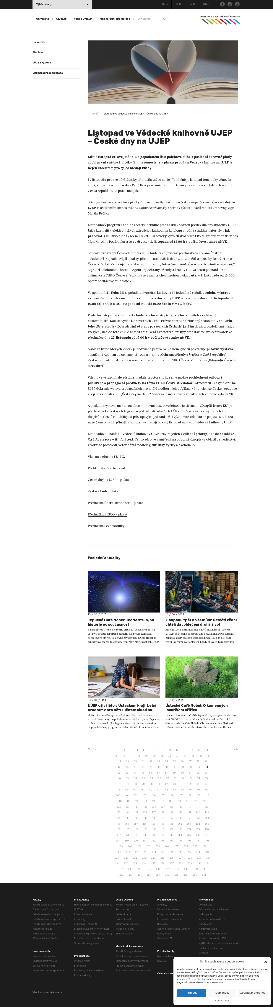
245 (149, 869)
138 (162, 812)
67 (143, 778)
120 (196, 801)
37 (190, 761)
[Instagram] (230, 4)
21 (162, 755)
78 (135, 784)
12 (192, 749)
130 (189, 806)
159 (153, 823)
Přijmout (191, 993)
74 (198, 778)
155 (118, 823)
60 (182, 772)
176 (207, 829)
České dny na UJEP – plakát (108, 480)
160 (163, 823)
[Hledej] (165, 19)
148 (154, 818)
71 (175, 778)
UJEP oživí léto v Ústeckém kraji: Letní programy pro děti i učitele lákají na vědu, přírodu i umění (122, 710)
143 (207, 812)
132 (206, 806)
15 (116, 755)
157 (136, 823)
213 (154, 852)
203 (158, 846)
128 (171, 806)
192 (153, 840)
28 (119, 761)
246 (158, 869)
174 (189, 829)
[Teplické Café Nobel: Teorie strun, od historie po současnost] (124, 592)
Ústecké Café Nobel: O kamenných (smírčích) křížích (196, 707)
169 (145, 829)
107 (181, 795)
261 (204, 874)
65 (127, 778)
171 (163, 829)
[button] (265, 962)
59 (174, 772)
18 (139, 755)
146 (136, 818)
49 (191, 767)
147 (145, 818)
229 (199, 857)
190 (136, 840)
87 (206, 784)
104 (154, 795)
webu (104, 457)
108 (189, 795)
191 (144, 840)
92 (150, 789)
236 (162, 863)
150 (172, 818)
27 (209, 755)
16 (124, 755)
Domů (95, 114)
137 (154, 812)
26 (201, 755)
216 (180, 852)
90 (134, 789)
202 (148, 846)
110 (207, 795)
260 (195, 874)
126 (154, 806)
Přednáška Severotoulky (106, 526)
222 (135, 857)
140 (180, 812)
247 (168, 869)
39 (205, 761)
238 (181, 863)
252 (121, 874)
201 (139, 846)
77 (127, 784)
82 (166, 784)
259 (185, 874)
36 (182, 761)
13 (199, 749)
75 (206, 778)
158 (145, 823)
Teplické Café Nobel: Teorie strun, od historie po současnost (121, 622)
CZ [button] (163, 4)
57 (158, 772)
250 (196, 869)
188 (118, 840)
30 (135, 761)
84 (182, 784)
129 (180, 806)
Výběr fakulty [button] (44, 4)
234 (144, 863)
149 (163, 818)
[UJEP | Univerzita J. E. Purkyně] (220, 21)
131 (198, 806)
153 (198, 818)
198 (207, 840)
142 (198, 812)
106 (172, 795)
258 (176, 874)
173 (180, 829)
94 (166, 789)
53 (127, 772)
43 (142, 767)
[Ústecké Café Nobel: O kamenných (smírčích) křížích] (201, 677)
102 (136, 795)
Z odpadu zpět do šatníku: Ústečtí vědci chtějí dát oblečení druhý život (201, 622)
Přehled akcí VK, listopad (106, 468)
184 (180, 835)
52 (119, 772)
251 (205, 869)
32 (151, 761)
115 (153, 801)
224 (153, 857)
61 (190, 772)
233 (135, 863)
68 (151, 778)
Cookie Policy (222, 1000)
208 (204, 846)
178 (127, 835)
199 (121, 846)
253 (130, 874)
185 (189, 835)
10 (177, 749)
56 (150, 772)
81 (159, 784)
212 (145, 852)
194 (171, 840)
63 (206, 772)
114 (145, 801)
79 (143, 784)
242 (121, 869)
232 (126, 863)
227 (181, 857)
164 (198, 823)
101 (127, 795)
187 (206, 835)
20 (154, 755)
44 (150, 767)
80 (151, 784)
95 (174, 789)
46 (166, 767)
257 (167, 874)
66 (135, 778)
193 (162, 840)
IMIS (192, 4)
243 (130, 869)
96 (182, 789)
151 (181, 818)
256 (158, 874)
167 (127, 829)
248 (177, 869)
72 (183, 778)
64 (119, 778)
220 (117, 857)
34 (166, 761)
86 (198, 784)
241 (208, 863)
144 (118, 818)
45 (158, 767)
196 (189, 840)
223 (144, 857)
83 (174, 784)
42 (134, 767)
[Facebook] (222, 4)
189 (127, 840)
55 (143, 772)
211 (136, 852)
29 (127, 761)
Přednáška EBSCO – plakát (107, 514)
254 (140, 874)
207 (195, 846)
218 (198, 852)
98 (198, 789)
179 (136, 835)
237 (172, 863)
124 (136, 806)
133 (118, 812)
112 (128, 801)
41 (127, 767)
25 (193, 755)
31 (143, 761)
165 (207, 823)
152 (189, 818)
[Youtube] (237, 4)
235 (153, 863)
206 (186, 846)
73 (190, 778)
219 (207, 852)
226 (172, 857)
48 (183, 767)
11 (185, 749)
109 (199, 795)
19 (146, 755)
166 (119, 829)
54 (135, 772)
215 (171, 852)
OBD (178, 4)
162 (180, 823)
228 (190, 857)
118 (179, 801)
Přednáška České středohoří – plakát (115, 503)
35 (174, 761)
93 (158, 789)
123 (127, 806)
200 (130, 846)
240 (199, 863)
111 (120, 801)
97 (190, 789)
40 (119, 767)
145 (127, 818)
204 (167, 846)
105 (163, 795)
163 (189, 823)
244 (139, 869)
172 (171, 829)
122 (119, 806)
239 (190, 863)
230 (208, 857)
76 (119, 784)
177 (119, 835)
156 (127, 823)
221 (126, 857)
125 (145, 806)
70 (167, 778)
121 (205, 801)
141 (189, 812)
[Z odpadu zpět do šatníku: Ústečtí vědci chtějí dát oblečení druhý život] (201, 592)
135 (136, 812)
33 (158, 761)
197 (198, 840)
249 (186, 869)
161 (171, 823)
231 (117, 863)
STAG (206, 4)
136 (145, 812)
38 (198, 761)
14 (207, 749)
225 (162, 857)
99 (206, 789)
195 (180, 840)
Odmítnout (222, 993)
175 (198, 829)
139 (171, 812)
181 (154, 835)
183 (171, 835)
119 (187, 801)
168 (136, 829)
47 (175, 767)
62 (198, 772)
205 (176, 846)
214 (163, 852)
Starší (234, 749)
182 (162, 835)
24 (185, 755)
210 (128, 852)
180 (145, 835)
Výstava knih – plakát (104, 491)
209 (119, 852)
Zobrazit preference (252, 993)
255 (149, 874)
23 (177, 755)
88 (118, 789)
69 (159, 778)
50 (199, 767)
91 (142, 789)
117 (170, 801)
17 (131, 755)
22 (169, 755)
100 (118, 795)
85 (190, 784)
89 (126, 789)
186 (198, 835)
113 (137, 801)
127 (163, 806)
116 (162, 801)
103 (145, 795)
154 (207, 818)
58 (166, 772)
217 (189, 852)
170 (154, 829)
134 (127, 812)
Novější (92, 749)
